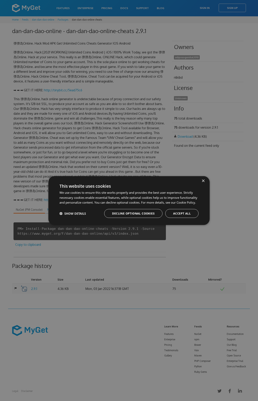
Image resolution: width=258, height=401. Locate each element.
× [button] (203, 180)
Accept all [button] (182, 213)
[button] (72, 213)
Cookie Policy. (186, 202)
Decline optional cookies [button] (133, 213)
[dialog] (129, 200)
